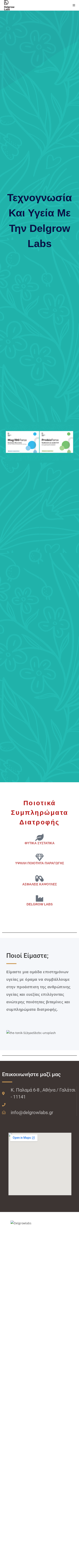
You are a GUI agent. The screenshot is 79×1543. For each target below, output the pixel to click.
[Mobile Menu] (74, 5)
